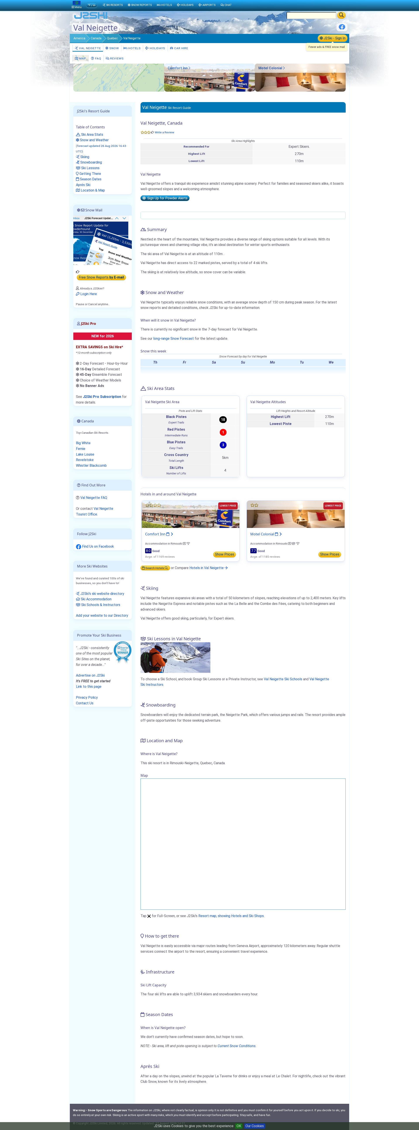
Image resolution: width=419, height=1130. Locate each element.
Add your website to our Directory (102, 615)
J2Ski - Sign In (334, 38)
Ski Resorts (114, 5)
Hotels (134, 48)
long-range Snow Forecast (173, 338)
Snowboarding (90, 162)
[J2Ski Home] (90, 18)
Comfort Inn (178, 68)
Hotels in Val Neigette (207, 568)
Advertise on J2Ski (90, 675)
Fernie (80, 449)
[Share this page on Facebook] (342, 28)
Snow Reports (141, 5)
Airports (209, 5)
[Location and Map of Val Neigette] (118, 78)
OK (239, 1126)
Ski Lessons (90, 168)
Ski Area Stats (91, 134)
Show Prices (224, 554)
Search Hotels (155, 568)
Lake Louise (85, 454)
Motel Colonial (270, 68)
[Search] (341, 15)
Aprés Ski (83, 185)
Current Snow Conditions (237, 1046)
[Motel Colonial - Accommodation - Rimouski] (300, 90)
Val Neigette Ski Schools (283, 679)
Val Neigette (89, 48)
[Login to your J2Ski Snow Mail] (102, 240)
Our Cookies (255, 1126)
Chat (228, 5)
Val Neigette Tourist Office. (94, 511)
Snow (113, 48)
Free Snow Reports (101, 277)
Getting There (90, 174)
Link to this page (88, 686)
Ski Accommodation (96, 599)
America (79, 38)
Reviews (116, 58)
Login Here (88, 294)
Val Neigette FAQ (93, 498)
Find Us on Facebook (97, 546)
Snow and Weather (101, 145)
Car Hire (180, 48)
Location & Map (92, 190)
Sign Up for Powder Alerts (166, 198)
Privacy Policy (87, 697)
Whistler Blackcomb (91, 465)
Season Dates (90, 179)
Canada (96, 38)
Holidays (157, 48)
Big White (83, 443)
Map (82, 58)
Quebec (112, 38)
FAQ (97, 58)
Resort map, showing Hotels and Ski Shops (231, 916)
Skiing (84, 157)
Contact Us (84, 703)
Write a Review (164, 132)
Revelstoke (85, 460)
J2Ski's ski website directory (101, 594)
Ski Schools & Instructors (100, 605)
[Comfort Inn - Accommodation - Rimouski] (209, 90)
